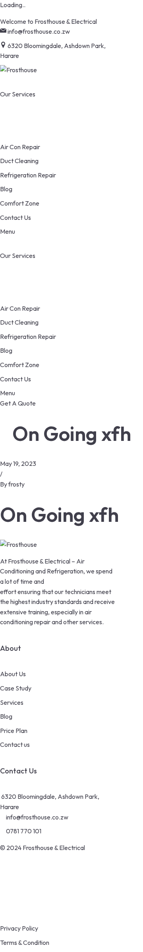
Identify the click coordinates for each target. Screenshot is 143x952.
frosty (16, 484)
